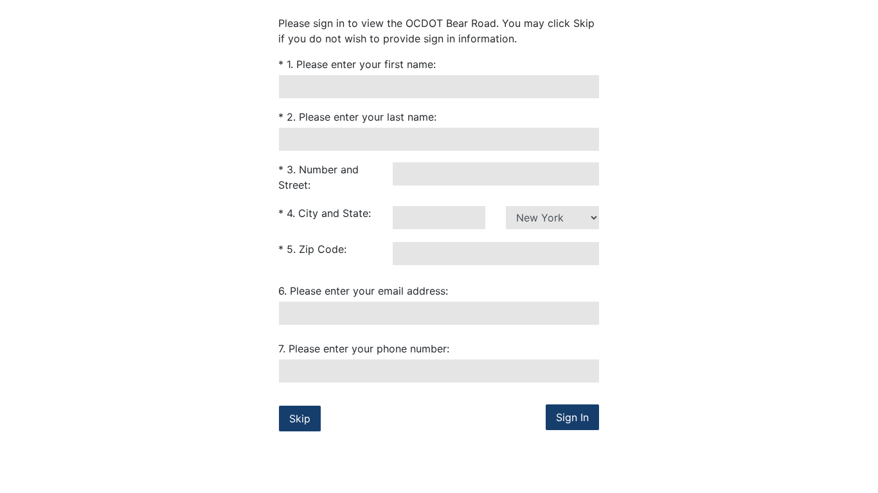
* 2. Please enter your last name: (357, 116)
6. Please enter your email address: (363, 290)
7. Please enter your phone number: (363, 348)
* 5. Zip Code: (312, 249)
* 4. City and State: (324, 213)
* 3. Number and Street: (318, 177)
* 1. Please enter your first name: (357, 64)
